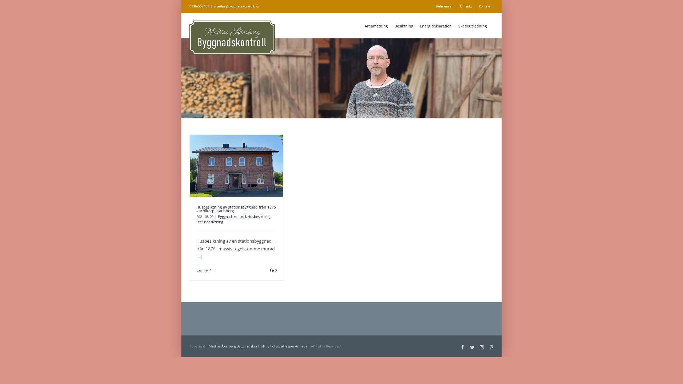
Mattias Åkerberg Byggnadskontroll (237, 346)
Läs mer (202, 270)
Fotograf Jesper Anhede (288, 346)
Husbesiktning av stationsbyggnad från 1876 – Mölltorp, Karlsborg (236, 209)
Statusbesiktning (209, 221)
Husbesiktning (259, 216)
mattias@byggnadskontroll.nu (236, 6)
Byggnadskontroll (232, 216)
